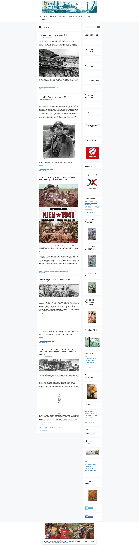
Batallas (44, 271)
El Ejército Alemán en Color (90, 358)
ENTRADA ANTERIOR (44, 41)
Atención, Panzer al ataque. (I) (52, 97)
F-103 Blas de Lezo (89, 366)
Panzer (48, 169)
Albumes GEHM (53, 16)
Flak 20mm (42, 341)
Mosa (53, 341)
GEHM (45, 16)
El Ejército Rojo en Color (90, 362)
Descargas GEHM (61, 16)
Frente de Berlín (43, 427)
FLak (43, 339)
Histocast (89, 16)
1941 (41, 268)
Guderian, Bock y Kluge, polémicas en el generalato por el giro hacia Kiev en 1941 (57, 178)
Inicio (41, 16)
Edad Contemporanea (89, 468)
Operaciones (60, 271)
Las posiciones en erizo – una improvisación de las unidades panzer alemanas (92, 208)
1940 (41, 339)
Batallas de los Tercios (90, 407)
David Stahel (48, 271)
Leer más (41, 84)
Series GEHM (71, 16)
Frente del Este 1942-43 (90, 360)
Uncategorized (63, 339)
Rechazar (85, 541)
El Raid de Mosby (88, 417)
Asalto (41, 169)
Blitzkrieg (42, 88)
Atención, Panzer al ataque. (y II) (53, 35)
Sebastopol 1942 (88, 367)
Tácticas (51, 169)
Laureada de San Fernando (91, 413)
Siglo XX (86, 472)
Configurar (92, 541)
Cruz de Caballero (89, 411)
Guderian (58, 88)
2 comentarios (43, 170)
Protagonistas (66, 271)
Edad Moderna (88, 466)
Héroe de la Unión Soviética (91, 409)
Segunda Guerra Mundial (53, 87)
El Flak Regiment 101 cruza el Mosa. (55, 279)
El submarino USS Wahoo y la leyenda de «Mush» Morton (92, 203)
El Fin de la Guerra (46, 428)
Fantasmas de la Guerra (90, 364)
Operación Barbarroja (69, 268)
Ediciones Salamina (79, 16)
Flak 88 (46, 341)
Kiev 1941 (57, 245)
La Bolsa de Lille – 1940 (90, 422)
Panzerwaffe (46, 87)
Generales (42, 87)
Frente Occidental (48, 339)
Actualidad (87, 473)
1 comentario (42, 272)
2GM (41, 271)
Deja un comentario (43, 342)
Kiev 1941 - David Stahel (60, 268)
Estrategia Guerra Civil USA (91, 415)
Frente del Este (52, 268)
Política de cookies (64, 542)
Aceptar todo (78, 541)
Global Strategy (43, 19)
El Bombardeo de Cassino (90, 420)
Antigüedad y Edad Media (90, 464)
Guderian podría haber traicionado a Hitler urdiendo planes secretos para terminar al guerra (58, 351)
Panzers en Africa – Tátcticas (91, 419)
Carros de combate (47, 88)
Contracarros (54, 88)
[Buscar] (98, 27)
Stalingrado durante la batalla (91, 356)
